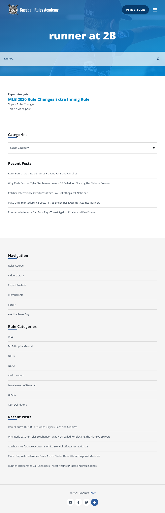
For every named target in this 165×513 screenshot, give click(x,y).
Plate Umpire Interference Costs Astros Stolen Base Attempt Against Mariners (54, 202)
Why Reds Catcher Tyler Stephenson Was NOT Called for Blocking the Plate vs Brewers (59, 183)
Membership (15, 295)
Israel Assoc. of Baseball (22, 385)
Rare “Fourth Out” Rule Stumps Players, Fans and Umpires (42, 173)
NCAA (11, 366)
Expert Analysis (17, 285)
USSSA (12, 395)
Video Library (16, 275)
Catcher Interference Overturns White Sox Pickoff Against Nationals (48, 193)
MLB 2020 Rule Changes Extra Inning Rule (49, 99)
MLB (10, 336)
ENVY (93, 493)
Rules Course (16, 265)
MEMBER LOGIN (135, 9)
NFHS (11, 356)
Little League (15, 375)
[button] (155, 9)
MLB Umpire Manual (20, 346)
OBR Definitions (17, 404)
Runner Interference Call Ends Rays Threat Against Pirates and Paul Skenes (52, 212)
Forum (12, 304)
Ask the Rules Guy (18, 314)
